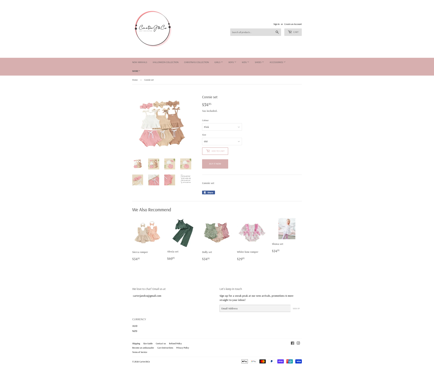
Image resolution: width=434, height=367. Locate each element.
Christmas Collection (196, 62)
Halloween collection (166, 62)
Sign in (276, 24)
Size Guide (148, 343)
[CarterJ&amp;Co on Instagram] (298, 343)
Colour (205, 120)
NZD (134, 331)
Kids (244, 62)
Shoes (258, 62)
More (135, 71)
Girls (217, 62)
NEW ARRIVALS (139, 62)
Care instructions (165, 347)
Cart (295, 32)
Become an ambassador (143, 347)
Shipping (136, 343)
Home (135, 79)
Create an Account (293, 24)
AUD (134, 326)
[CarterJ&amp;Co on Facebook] (292, 343)
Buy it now (215, 163)
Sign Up (296, 308)
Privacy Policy (182, 347)
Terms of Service (139, 352)
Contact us (161, 343)
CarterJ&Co (144, 361)
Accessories (277, 62)
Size (204, 134)
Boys (231, 62)
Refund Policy (175, 343)
